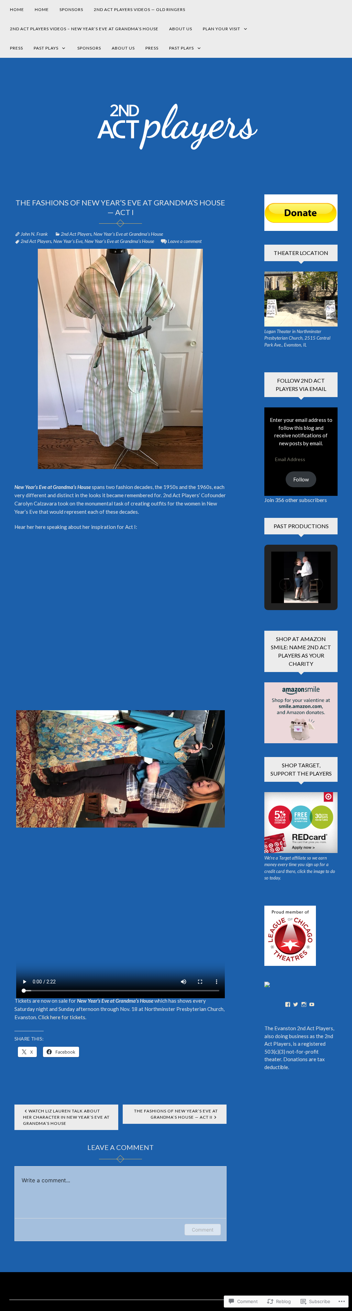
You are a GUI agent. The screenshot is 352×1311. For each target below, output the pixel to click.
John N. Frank (34, 234)
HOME (17, 9)
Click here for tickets (61, 1017)
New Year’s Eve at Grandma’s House (128, 234)
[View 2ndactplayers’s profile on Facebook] (287, 1004)
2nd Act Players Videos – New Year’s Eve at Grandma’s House (84, 28)
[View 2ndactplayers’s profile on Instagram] (304, 1004)
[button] (285, 584)
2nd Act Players (76, 234)
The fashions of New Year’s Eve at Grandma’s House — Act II (176, 1114)
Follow (301, 479)
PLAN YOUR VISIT (221, 28)
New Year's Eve (67, 241)
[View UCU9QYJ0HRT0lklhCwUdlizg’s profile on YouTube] (312, 1004)
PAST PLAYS (46, 48)
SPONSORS (71, 9)
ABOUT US (180, 28)
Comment (202, 1230)
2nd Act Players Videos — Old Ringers (139, 9)
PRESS (16, 48)
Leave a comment (185, 241)
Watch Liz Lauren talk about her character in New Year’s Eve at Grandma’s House (66, 1117)
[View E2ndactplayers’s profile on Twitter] (295, 1004)
